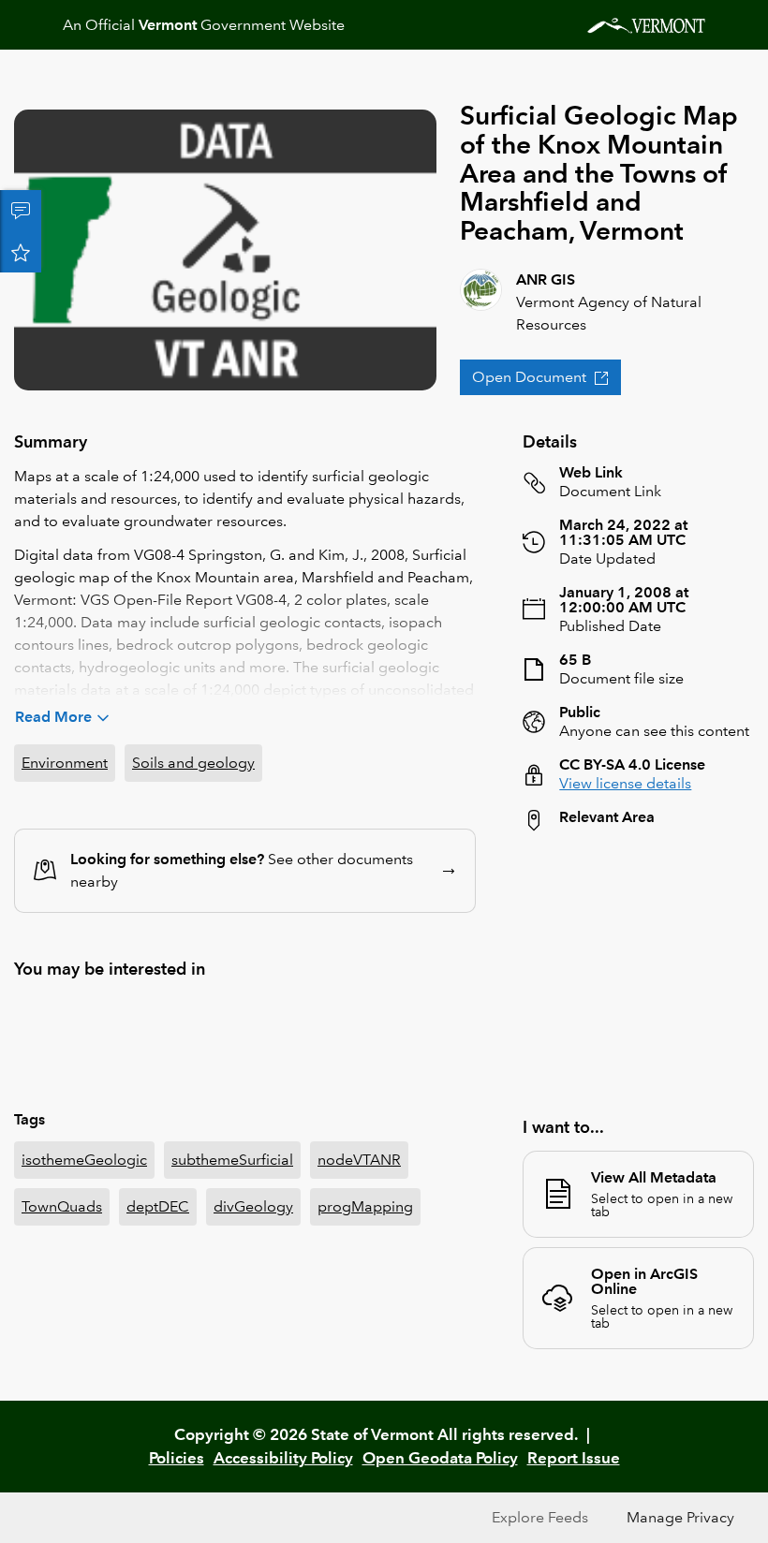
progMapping (365, 1206)
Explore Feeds (540, 1517)
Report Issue (573, 1457)
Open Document (529, 377)
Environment (65, 763)
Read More (53, 717)
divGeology (253, 1206)
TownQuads (62, 1206)
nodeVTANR (359, 1159)
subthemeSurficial (232, 1159)
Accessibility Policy (283, 1457)
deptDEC (157, 1206)
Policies (176, 1457)
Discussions (20, 210)
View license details (625, 783)
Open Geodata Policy (440, 1457)
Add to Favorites (20, 251)
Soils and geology (193, 763)
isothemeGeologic (84, 1159)
